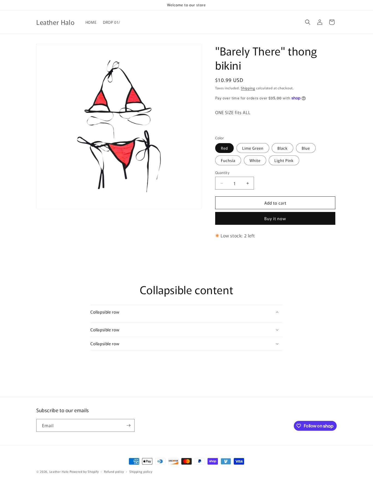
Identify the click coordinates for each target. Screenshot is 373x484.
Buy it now (275, 218)
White (255, 160)
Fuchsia (228, 160)
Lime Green (253, 148)
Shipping (248, 87)
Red (224, 148)
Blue (306, 148)
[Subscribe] (128, 425)
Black (282, 148)
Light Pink (284, 160)
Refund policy (114, 471)
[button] (308, 22)
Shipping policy (140, 471)
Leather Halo (59, 471)
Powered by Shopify (84, 471)
